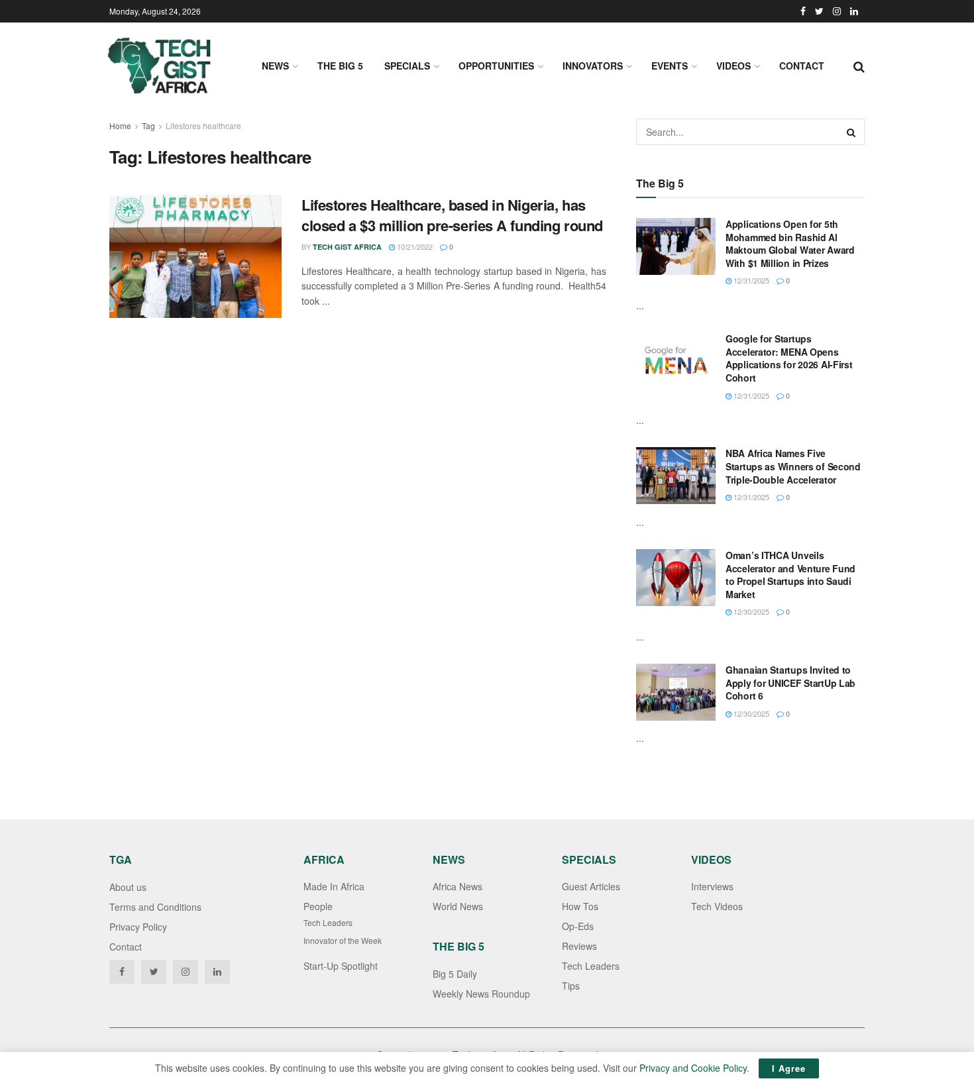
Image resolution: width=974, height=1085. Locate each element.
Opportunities (496, 65)
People (318, 906)
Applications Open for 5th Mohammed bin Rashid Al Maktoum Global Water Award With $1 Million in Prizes (790, 243)
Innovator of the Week (342, 940)
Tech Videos (717, 906)
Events (669, 65)
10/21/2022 (414, 246)
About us (127, 887)
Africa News (457, 886)
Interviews (712, 886)
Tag (148, 125)
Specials (407, 65)
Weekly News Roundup (481, 993)
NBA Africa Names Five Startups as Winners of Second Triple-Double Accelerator (793, 466)
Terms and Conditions (155, 906)
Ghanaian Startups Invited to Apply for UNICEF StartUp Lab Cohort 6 (790, 682)
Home (120, 125)
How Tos (580, 906)
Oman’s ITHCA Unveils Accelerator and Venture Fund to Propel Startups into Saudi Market (790, 574)
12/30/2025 (750, 611)
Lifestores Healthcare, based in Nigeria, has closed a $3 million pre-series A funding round (452, 215)
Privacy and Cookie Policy (693, 1067)
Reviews (579, 946)
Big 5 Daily (455, 973)
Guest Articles (591, 886)
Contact (801, 65)
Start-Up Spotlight (340, 965)
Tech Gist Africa (347, 247)
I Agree (789, 1068)
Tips (571, 985)
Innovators (593, 65)
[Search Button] (851, 132)
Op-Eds (578, 926)
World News (458, 906)
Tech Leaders (327, 922)
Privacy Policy (138, 926)
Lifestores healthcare (203, 125)
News (275, 65)
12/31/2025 (750, 280)
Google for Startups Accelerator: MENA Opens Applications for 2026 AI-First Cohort (789, 358)
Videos (733, 65)
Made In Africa (333, 886)
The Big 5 (340, 65)
